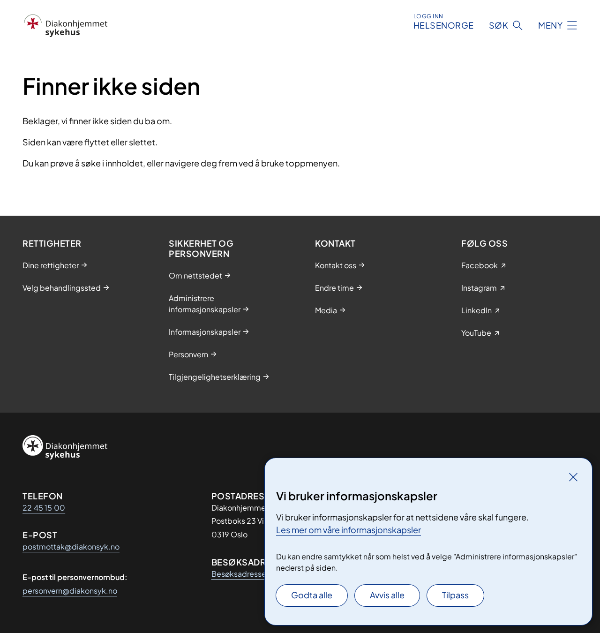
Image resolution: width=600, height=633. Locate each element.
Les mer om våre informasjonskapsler (348, 529)
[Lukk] (573, 476)
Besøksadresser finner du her (262, 574)
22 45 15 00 (43, 507)
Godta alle (311, 594)
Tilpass (455, 594)
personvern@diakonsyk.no (69, 590)
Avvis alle (387, 594)
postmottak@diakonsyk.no (71, 546)
